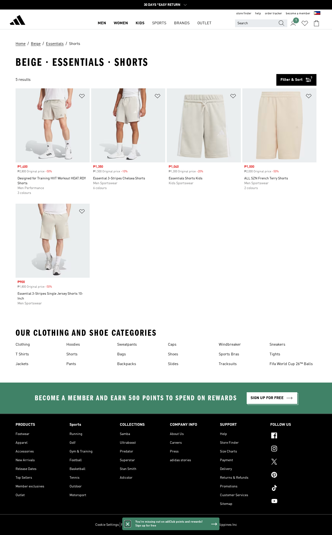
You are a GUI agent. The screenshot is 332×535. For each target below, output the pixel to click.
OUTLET (204, 23)
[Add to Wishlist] (82, 97)
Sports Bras (229, 354)
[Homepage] (17, 21)
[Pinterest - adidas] (293, 475)
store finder (243, 13)
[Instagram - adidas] (293, 449)
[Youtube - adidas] (293, 501)
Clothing (23, 345)
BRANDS (182, 23)
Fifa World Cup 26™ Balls (291, 364)
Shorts (72, 354)
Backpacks (126, 364)
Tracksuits (228, 364)
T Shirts (22, 354)
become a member (298, 13)
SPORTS (159, 23)
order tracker (273, 13)
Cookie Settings (107, 525)
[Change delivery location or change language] (317, 13)
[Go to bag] (316, 23)
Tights (275, 354)
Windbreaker (230, 345)
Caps (172, 345)
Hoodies (73, 345)
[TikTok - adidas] (293, 488)
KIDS (140, 23)
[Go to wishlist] (305, 23)
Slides (173, 364)
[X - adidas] (293, 462)
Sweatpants (127, 345)
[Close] (128, 524)
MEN (102, 23)
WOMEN (121, 23)
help (258, 13)
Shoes (173, 354)
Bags (121, 354)
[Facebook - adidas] (293, 436)
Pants (71, 364)
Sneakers (277, 345)
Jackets (22, 364)
